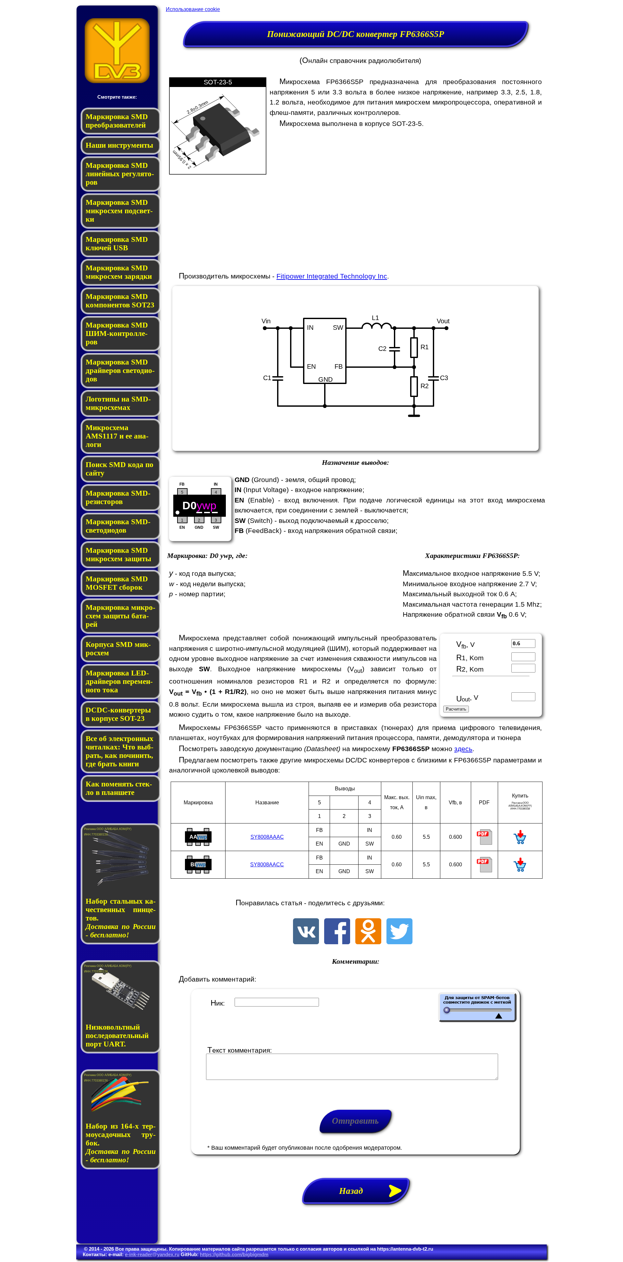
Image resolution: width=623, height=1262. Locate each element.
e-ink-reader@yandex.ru (152, 1254)
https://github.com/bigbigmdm (234, 1254)
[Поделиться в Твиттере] (399, 942)
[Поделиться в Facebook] (337, 942)
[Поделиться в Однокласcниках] (368, 942)
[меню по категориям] (117, 81)
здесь (463, 748)
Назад (355, 1191)
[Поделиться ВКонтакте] (306, 942)
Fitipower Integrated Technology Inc (331, 276)
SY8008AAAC (267, 837)
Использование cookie (193, 9)
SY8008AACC (267, 864)
